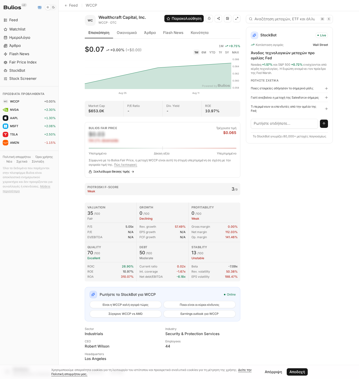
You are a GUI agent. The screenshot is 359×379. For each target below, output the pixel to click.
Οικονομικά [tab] (127, 32)
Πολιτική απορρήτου (17, 157)
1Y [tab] (220, 52)
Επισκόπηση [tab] (98, 32)
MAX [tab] (235, 52)
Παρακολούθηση (186, 18)
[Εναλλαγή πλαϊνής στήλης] (58, 189)
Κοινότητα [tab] (200, 32)
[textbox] (284, 124)
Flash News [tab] (173, 32)
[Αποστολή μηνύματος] (324, 124)
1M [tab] (196, 52)
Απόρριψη (273, 371)
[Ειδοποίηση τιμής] (209, 18)
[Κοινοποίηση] (218, 18)
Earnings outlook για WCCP (199, 314)
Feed (73, 5)
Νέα (9, 161)
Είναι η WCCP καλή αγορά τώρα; (126, 305)
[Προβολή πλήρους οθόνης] (236, 18)
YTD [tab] (212, 52)
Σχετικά (21, 161)
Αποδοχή (297, 371)
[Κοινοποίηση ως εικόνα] (227, 18)
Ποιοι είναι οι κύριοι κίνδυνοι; (200, 305)
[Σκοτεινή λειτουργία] (51, 7)
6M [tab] (203, 52)
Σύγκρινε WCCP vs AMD (125, 314)
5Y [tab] (227, 52)
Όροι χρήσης (44, 157)
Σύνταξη (38, 161)
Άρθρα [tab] (150, 32)
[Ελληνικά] (39, 7)
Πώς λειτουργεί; (125, 164)
